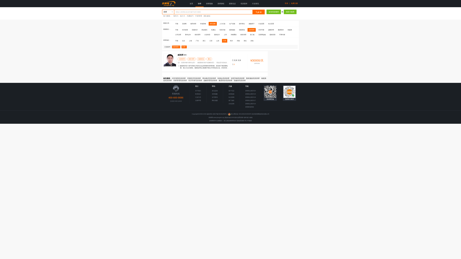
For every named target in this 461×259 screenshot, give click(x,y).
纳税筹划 (242, 30)
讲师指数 (215, 94)
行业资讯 (255, 4)
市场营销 (203, 24)
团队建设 (207, 16)
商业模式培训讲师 (209, 78)
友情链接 (231, 94)
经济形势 (185, 30)
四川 (231, 41)
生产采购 (232, 24)
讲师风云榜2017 (250, 100)
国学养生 (242, 24)
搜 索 (260, 12)
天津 (224, 41)
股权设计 (217, 34)
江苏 (210, 41)
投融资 (290, 30)
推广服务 (231, 100)
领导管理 (193, 24)
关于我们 (198, 91)
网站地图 (215, 100)
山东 (217, 41)
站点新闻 (231, 97)
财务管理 (243, 34)
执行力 (182, 16)
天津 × (184, 47)
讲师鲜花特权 (249, 107)
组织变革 (197, 34)
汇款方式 (198, 97)
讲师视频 (209, 4)
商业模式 (204, 30)
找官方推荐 (290, 12)
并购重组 (234, 34)
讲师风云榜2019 (250, 94)
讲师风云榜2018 (250, 97)
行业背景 (261, 24)
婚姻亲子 (252, 24)
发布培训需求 (274, 12)
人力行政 (222, 24)
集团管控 (281, 30)
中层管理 (198, 16)
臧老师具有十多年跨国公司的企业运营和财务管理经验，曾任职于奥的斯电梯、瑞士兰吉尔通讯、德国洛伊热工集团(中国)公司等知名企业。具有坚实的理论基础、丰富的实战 (204, 68)
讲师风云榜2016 (250, 104)
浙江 (204, 41)
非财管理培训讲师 (180, 80)
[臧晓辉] (169, 60)
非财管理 (252, 30)
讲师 (199, 4)
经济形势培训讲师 (179, 78)
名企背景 (271, 24)
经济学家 (261, 30)
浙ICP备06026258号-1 (220, 114)
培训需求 (244, 4)
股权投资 (272, 34)
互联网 (184, 24)
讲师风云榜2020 (250, 91)
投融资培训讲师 (240, 80)
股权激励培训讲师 (253, 78)
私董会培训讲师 (223, 78)
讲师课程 (221, 4)
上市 (225, 34)
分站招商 (231, 104)
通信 (209, 59)
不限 (176, 24)
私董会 (213, 30)
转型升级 (222, 30)
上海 (190, 41)
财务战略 (213, 24)
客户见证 (231, 91)
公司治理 (178, 34)
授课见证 (232, 4)
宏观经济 (195, 30)
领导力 (175, 16)
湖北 (245, 41)
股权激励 (232, 30)
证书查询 (215, 97)
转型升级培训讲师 (237, 78)
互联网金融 (262, 34)
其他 (252, 41)
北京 (183, 41)
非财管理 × (176, 47)
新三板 (252, 34)
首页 (191, 4)
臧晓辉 (180, 55)
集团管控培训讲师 (225, 80)
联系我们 (198, 94)
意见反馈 (215, 91)
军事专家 (282, 34)
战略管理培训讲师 (210, 80)
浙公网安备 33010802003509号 (241, 114)
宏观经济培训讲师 (194, 78)
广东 (197, 41)
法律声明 (198, 100)
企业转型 (207, 34)
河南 (238, 41)
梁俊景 (239, 121)
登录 (286, 3)
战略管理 (271, 30)
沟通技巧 (190, 16)
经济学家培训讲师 (195, 80)
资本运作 (188, 34)
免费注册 (294, 3)
